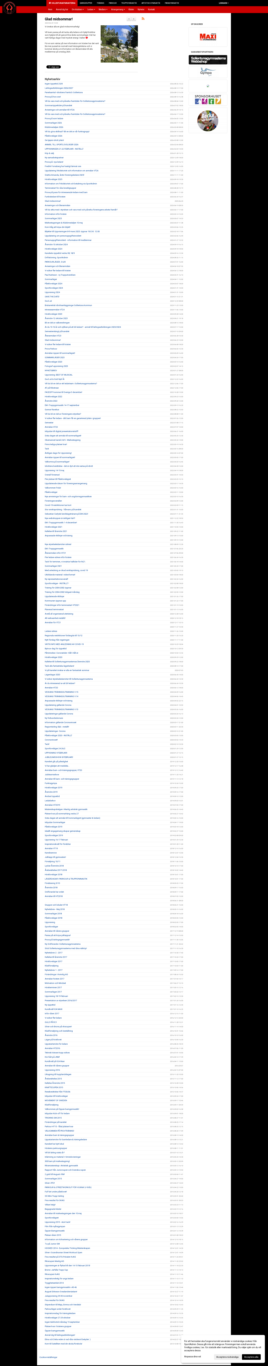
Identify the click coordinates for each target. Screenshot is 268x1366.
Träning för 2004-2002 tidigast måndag (62, 592)
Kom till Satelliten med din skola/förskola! (63, 1344)
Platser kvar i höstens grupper (58, 1326)
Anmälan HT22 (51, 427)
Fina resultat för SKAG (55, 1200)
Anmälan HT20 (51, 687)
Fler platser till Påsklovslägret (58, 479)
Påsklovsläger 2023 (53, 362)
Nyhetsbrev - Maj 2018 (55, 909)
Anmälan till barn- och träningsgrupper (62, 779)
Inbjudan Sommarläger (55, 822)
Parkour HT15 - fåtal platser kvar (59, 1126)
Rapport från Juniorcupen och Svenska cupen (65, 1170)
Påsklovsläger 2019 (53, 827)
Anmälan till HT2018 (54, 896)
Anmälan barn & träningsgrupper (59, 1135)
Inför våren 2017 (52, 1013)
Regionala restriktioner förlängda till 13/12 (63, 635)
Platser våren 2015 (53, 1235)
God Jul (48, 301)
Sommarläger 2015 (53, 1178)
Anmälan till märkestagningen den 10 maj (63, 1213)
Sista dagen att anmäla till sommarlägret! (63, 435)
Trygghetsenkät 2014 (54, 1283)
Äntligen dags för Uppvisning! (58, 453)
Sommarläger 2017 (53, 992)
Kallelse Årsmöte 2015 (55, 1083)
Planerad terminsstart (54, 609)
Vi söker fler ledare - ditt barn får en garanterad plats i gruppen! (73, 418)
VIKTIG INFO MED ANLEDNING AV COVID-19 (64, 644)
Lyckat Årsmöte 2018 (54, 866)
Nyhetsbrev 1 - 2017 (53, 970)
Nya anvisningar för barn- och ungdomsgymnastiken (68, 496)
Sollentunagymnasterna (63, 3)
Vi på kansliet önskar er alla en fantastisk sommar (67, 670)
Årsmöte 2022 (51, 401)
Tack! (47, 744)
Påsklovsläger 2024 (53, 283)
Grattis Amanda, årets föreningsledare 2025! (64, 175)
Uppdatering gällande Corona (58, 705)
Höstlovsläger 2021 (53, 527)
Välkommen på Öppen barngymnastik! (62, 1109)
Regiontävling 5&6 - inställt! (57, 727)
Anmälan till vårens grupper (57, 931)
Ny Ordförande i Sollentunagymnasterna (62, 944)
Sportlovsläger (51, 926)
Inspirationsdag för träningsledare (60, 1313)
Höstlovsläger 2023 (53, 314)
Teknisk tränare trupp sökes (57, 1052)
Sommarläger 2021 (53, 566)
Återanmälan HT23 (53, 336)
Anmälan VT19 (51, 848)
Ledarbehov (50, 800)
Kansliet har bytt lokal (54, 1144)
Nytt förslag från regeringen (57, 640)
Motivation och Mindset (55, 983)
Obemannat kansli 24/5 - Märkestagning (62, 440)
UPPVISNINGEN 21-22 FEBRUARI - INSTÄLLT (64, 149)
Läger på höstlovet (53, 1039)
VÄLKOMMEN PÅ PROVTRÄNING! (59, 1131)
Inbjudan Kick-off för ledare (57, 1113)
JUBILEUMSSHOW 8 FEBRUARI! (59, 757)
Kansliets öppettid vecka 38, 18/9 (60, 253)
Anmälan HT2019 (52, 805)
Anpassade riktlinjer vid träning (58, 535)
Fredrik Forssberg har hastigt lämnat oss (63, 166)
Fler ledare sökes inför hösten (58, 557)
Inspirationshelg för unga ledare (59, 1278)
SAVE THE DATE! (52, 296)
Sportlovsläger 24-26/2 (55, 748)
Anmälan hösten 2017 (54, 979)
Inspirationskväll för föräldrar (58, 844)
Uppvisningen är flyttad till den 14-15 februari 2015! (67, 1265)
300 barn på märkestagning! (57, 1161)
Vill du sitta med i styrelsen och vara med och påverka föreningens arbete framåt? (81, 210)
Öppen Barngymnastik (55, 1231)
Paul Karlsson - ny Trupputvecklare (60, 275)
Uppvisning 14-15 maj (54, 470)
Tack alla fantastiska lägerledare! (59, 666)
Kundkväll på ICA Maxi (55, 1061)
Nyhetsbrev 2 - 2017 (53, 953)
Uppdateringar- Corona (55, 731)
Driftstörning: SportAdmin (56, 257)
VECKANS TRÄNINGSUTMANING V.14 (61, 696)
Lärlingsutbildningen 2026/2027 (59, 88)
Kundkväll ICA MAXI (53, 1009)
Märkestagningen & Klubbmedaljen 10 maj (64, 223)
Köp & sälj (49, 153)
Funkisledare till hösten (55, 197)
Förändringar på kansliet (56, 1122)
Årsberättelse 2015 (53, 1079)
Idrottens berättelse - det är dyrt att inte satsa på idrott (69, 466)
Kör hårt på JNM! (52, 1057)
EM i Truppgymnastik (54, 548)
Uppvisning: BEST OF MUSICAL (59, 375)
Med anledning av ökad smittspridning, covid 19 (66, 570)
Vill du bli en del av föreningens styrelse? (63, 414)
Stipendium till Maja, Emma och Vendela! (63, 1304)
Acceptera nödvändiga (227, 1357)
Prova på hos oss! (53, 97)
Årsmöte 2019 (51, 792)
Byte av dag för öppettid (56, 648)
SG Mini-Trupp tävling (54, 1196)
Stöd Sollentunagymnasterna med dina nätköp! (66, 948)
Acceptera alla (251, 1357)
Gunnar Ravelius (52, 409)
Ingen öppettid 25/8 (54, 84)
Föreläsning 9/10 (52, 883)
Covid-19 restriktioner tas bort (58, 505)
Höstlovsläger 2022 (53, 396)
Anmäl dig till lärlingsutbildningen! (60, 1335)
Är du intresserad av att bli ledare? (60, 683)
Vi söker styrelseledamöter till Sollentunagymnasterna (69, 679)
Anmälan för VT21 (53, 622)
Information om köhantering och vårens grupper (66, 1239)
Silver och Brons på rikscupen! (58, 1026)
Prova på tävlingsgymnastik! (57, 939)
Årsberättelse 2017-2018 (56, 870)
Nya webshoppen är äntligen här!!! (60, 518)
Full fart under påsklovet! (56, 1191)
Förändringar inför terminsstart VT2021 (62, 605)
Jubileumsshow (52, 774)
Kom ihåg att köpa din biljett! (57, 227)
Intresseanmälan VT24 (55, 309)
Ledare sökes (51, 631)
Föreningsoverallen (53, 501)
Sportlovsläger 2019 (54, 835)
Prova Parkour (51, 349)
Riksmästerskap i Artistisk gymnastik (61, 1165)
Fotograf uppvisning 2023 (56, 366)
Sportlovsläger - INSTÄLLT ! (57, 583)
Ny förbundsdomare (54, 718)
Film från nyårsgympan (55, 1226)
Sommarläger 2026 (53, 123)
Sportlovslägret (52, 1218)
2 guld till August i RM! (55, 1174)
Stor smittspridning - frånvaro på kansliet (63, 509)
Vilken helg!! (50, 1205)
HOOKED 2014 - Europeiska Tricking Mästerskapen (67, 1248)
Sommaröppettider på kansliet (58, 105)
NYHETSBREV (51, 370)
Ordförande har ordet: (54, 892)
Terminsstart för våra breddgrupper (60, 188)
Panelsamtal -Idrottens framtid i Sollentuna (64, 92)
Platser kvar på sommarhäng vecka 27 (62, 813)
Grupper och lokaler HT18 (56, 905)
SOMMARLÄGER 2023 (55, 357)
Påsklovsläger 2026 (53, 136)
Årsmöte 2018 (51, 887)
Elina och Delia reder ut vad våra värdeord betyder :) (68, 1339)
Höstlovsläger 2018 (53, 874)
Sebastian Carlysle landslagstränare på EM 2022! (66, 514)
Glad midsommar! (59, 19)
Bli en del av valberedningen (57, 323)
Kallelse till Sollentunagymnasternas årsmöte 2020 (67, 661)
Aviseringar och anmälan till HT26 (59, 110)
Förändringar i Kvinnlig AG (56, 974)
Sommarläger (51, 279)
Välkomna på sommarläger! (57, 462)
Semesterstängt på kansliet (57, 331)
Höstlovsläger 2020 (53, 657)
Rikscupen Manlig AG (54, 1261)
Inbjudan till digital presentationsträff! (61, 431)
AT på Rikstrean (52, 388)
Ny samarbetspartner (54, 157)
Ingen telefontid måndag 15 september (62, 1322)
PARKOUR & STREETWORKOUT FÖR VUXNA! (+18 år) (68, 1187)
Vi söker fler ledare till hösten (58, 270)
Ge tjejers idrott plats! (54, 140)
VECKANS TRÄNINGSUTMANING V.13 (61, 709)
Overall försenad (52, 475)
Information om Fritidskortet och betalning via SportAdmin (71, 183)
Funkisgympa (51, 783)
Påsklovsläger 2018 (53, 918)
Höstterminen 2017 (53, 987)
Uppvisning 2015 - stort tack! (57, 1222)
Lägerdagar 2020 (52, 674)
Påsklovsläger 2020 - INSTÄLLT (58, 735)
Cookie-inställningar (48, 1357)
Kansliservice (51, 853)
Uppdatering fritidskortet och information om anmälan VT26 (71, 170)
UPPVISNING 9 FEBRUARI (56, 753)
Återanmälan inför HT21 (55, 553)
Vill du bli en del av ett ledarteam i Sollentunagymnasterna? (71, 383)
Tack (47, 449)
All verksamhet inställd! (55, 618)
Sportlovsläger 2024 (54, 288)
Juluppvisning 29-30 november (58, 1296)
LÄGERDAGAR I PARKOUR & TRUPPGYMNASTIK (66, 879)
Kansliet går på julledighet (56, 761)
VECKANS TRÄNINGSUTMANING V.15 (61, 692)
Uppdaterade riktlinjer (54, 596)
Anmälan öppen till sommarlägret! (60, 353)
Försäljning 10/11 (52, 861)
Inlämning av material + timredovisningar (63, 1157)
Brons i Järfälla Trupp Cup (56, 1270)
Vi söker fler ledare (53, 1018)
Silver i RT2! (50, 1183)
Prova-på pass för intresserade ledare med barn (66, 192)
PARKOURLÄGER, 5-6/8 (55, 262)
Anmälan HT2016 (52, 1048)
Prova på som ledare (54, 118)
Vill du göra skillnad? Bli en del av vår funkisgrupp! (67, 131)
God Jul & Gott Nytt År (55, 379)
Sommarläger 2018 (53, 913)
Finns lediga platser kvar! (56, 444)
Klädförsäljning (51, 966)
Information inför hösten (56, 214)
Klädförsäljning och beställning (59, 1031)
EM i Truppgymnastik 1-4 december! (61, 522)
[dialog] (223, 1349)
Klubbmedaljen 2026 (54, 127)
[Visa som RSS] (143, 19)
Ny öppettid (50, 1005)
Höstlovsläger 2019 (53, 787)
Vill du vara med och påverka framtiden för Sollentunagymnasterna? (75, 101)
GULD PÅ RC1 (51, 1022)
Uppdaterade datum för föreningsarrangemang (66, 483)
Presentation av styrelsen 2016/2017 (61, 1000)
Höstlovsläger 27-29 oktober (57, 1317)
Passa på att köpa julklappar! (58, 935)
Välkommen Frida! (53, 488)
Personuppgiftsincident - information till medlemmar (68, 240)
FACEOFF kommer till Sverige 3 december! (63, 392)
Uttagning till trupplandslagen (58, 1074)
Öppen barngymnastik (55, 1331)
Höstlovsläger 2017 (53, 961)
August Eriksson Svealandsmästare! (61, 1291)
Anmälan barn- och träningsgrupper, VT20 (63, 770)
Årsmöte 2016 (51, 1035)
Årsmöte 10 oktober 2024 (56, 244)
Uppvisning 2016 (52, 1070)
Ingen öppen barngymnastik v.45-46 (61, 1287)
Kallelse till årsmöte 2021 (56, 531)
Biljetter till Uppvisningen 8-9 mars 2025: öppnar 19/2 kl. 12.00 (72, 231)
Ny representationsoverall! (56, 579)
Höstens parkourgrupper (56, 1148)
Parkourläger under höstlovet (58, 1309)
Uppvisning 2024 (52, 292)
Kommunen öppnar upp (55, 601)
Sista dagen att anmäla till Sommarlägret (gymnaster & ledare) (72, 818)
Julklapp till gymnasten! (55, 857)
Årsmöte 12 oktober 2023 (56, 318)
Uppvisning (50, 922)
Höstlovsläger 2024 (53, 249)
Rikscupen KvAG (52, 1274)
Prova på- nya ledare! (54, 162)
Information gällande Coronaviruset (60, 722)
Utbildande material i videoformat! (60, 575)
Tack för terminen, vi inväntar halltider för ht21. (65, 561)
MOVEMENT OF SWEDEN (56, 1100)
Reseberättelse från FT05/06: (58, 1092)
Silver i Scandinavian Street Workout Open (63, 1252)
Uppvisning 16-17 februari (56, 840)
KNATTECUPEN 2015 (54, 1087)
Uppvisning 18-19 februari (56, 996)
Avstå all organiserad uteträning (59, 614)
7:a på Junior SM (52, 1244)
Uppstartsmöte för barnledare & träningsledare (66, 1139)
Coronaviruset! (51, 740)
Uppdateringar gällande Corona (59, 714)
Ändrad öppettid (52, 796)
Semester (49, 422)
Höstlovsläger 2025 (53, 179)
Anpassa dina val (192, 1356)
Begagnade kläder (53, 1209)
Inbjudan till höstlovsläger (56, 1096)
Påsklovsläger (51, 492)
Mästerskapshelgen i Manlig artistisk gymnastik (66, 809)
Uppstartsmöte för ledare (56, 1044)
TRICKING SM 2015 (53, 1118)
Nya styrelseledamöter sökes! (58, 544)
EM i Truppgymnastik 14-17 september (62, 405)
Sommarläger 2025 (53, 218)
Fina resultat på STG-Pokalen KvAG (60, 1257)
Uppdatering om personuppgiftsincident (63, 236)
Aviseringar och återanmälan (57, 205)
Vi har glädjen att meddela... (57, 766)
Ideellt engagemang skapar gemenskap (62, 831)
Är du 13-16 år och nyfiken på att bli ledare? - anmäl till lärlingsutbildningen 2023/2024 (83, 327)
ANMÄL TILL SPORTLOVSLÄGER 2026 (61, 144)
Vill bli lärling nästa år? (55, 1152)
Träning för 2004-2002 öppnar (58, 588)
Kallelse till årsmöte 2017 (56, 957)
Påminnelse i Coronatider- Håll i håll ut (61, 653)
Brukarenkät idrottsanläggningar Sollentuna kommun (68, 305)
